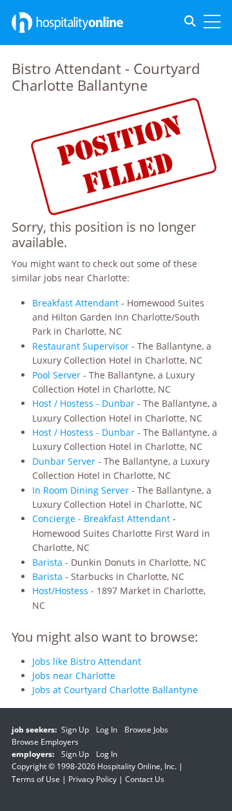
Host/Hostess (60, 590)
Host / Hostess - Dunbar (83, 403)
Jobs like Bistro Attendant (86, 661)
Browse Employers (45, 741)
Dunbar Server (63, 461)
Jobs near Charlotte (73, 675)
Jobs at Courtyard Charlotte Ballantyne (115, 690)
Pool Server (56, 375)
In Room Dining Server (80, 490)
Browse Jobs (146, 729)
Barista (47, 562)
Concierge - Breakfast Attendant (101, 518)
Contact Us (144, 779)
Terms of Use (36, 779)
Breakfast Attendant (75, 303)
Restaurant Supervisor (80, 346)
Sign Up (75, 729)
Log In (106, 729)
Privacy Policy (92, 779)
